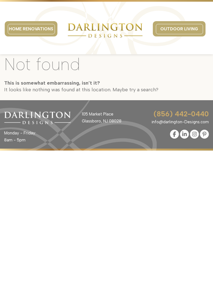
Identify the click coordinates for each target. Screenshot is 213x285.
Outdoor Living (179, 28)
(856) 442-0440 (181, 113)
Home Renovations (31, 28)
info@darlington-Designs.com (180, 121)
